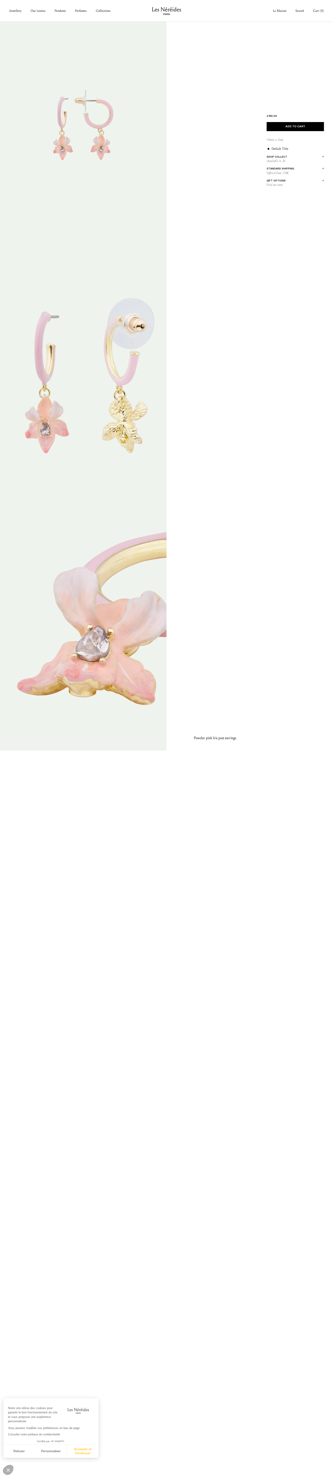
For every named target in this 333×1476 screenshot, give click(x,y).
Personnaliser (52, 1451)
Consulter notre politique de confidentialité (35, 1434)
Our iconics (38, 11)
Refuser (20, 1451)
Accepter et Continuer (84, 1451)
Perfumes (81, 11)
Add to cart (295, 126)
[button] (8, 1469)
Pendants (60, 11)
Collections (103, 11)
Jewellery (15, 11)
